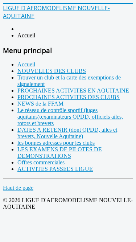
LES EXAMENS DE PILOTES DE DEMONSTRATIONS (59, 152)
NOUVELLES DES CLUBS (51, 71)
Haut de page (18, 188)
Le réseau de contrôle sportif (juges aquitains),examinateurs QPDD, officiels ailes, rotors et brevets (70, 116)
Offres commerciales (41, 162)
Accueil (26, 64)
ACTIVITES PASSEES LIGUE (55, 169)
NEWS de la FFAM (40, 104)
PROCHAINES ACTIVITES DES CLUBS (68, 97)
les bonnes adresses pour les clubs (56, 143)
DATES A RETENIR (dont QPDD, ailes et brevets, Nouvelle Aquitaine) (67, 133)
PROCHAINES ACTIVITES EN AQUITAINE (73, 90)
